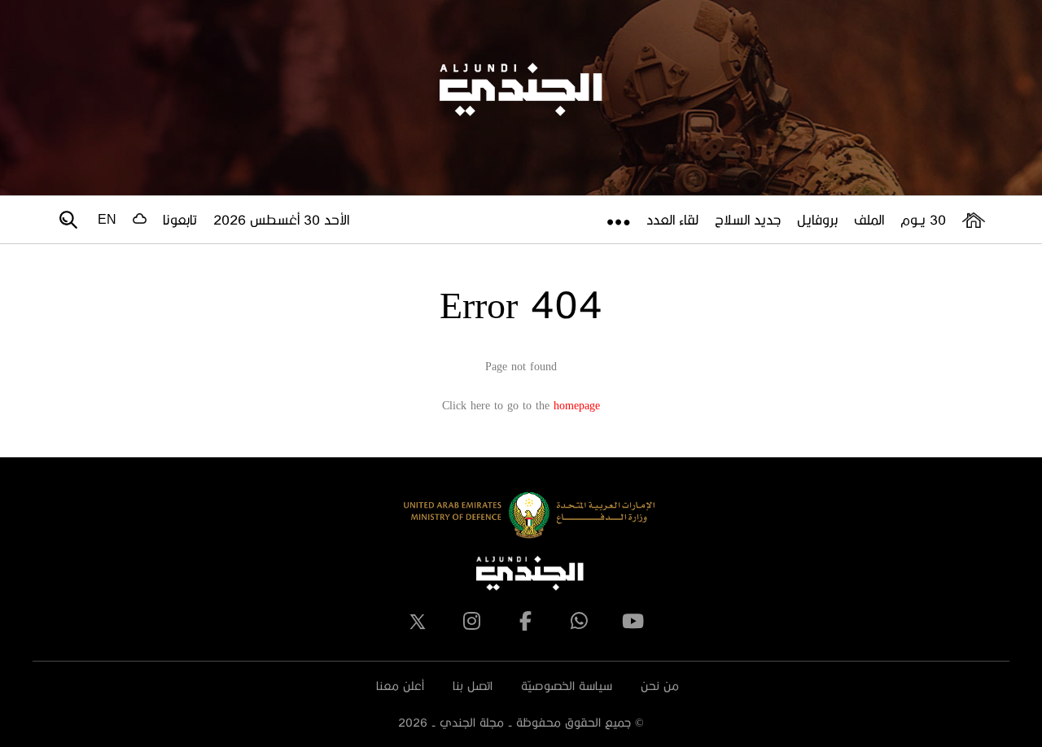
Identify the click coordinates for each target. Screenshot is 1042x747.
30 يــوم (923, 219)
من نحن (660, 685)
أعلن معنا (400, 685)
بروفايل (817, 219)
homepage (577, 405)
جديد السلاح (748, 219)
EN (107, 219)
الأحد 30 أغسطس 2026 (281, 219)
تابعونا (180, 219)
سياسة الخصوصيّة (566, 685)
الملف (869, 219)
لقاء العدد (672, 219)
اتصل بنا (473, 685)
